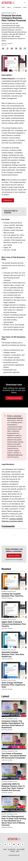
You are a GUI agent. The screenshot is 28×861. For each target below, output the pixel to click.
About (9, 7)
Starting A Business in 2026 (10, 718)
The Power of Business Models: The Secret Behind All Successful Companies (14, 755)
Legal (17, 851)
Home (3, 7)
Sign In (21, 559)
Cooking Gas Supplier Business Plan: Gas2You (12, 595)
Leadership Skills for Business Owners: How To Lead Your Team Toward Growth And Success (13, 787)
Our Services (17, 7)
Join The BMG (20, 849)
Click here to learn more (14, 455)
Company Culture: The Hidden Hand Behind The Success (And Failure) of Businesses (13, 724)
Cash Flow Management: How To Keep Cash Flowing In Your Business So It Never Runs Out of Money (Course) (14, 820)
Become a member (14, 555)
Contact (12, 851)
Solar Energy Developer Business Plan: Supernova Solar (13, 684)
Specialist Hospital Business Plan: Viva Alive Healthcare (13, 654)
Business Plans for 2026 (9, 13)
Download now (7, 200)
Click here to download (14, 398)
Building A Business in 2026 (9, 781)
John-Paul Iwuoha (7, 43)
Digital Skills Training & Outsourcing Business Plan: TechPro (14, 624)
